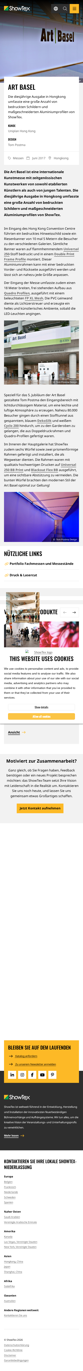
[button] (65, 8)
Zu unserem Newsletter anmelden (35, 1064)
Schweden (10, 1197)
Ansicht (14, 732)
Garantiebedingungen (16, 1360)
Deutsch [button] (55, 8)
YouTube (42, 1075)
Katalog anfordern (26, 1056)
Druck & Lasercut (23, 575)
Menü (74, 8)
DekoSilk (44, 420)
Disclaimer (10, 1355)
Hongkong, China (13, 1261)
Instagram (22, 1075)
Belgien (8, 1181)
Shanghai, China (13, 1271)
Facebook (32, 1075)
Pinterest (52, 1075)
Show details (41, 707)
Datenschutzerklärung (16, 1345)
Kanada (8, 1236)
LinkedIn (12, 1075)
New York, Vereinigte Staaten (20, 1247)
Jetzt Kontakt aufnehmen (40, 808)
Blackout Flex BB (44, 470)
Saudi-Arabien (12, 1217)
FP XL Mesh (34, 298)
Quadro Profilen (17, 293)
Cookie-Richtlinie (13, 1350)
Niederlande (11, 1192)
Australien (10, 1301)
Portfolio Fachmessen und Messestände (42, 563)
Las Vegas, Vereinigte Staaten (20, 1241)
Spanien (8, 1202)
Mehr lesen (11, 1135)
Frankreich (10, 1187)
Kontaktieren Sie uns (15, 1315)
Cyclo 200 (11, 425)
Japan (7, 1266)
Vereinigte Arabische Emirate (20, 1222)
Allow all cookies (42, 716)
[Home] (17, 8)
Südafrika (9, 1286)
